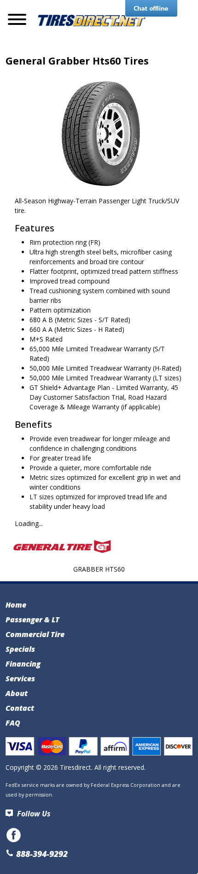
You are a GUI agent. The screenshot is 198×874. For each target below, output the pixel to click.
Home (16, 605)
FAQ (13, 723)
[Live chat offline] (151, 9)
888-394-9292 (41, 853)
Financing (23, 664)
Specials (20, 649)
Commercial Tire (35, 634)
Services (20, 678)
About (17, 693)
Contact (20, 708)
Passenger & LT (32, 619)
